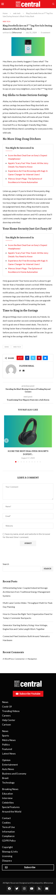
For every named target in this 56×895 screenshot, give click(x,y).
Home (5, 13)
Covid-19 (7, 706)
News (6, 347)
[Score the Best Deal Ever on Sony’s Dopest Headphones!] (28, 431)
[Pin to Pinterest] (39, 358)
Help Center (8, 720)
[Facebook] (9, 888)
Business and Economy (14, 773)
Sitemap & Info (10, 851)
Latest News (9, 753)
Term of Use (8, 827)
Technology (8, 782)
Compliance (8, 836)
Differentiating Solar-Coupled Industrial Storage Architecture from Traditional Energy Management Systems (26, 592)
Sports (5, 735)
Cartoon (6, 724)
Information (8, 831)
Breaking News (10, 789)
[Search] (53, 4)
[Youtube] (32, 888)
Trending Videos (11, 711)
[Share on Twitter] (33, 358)
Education (7, 793)
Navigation (32, 659)
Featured (7, 749)
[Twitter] (17, 888)
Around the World (11, 811)
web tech (16, 13)
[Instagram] (24, 888)
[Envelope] (46, 888)
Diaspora (7, 860)
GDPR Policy (9, 840)
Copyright (7, 847)
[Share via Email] (45, 358)
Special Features (11, 807)
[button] (6, 440)
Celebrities (8, 802)
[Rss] (39, 888)
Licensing (7, 856)
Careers (6, 715)
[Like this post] (21, 358)
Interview (7, 798)
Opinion (6, 760)
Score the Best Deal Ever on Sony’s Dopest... (28, 453)
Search (6, 564)
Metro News (9, 740)
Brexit (5, 778)
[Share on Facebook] (27, 358)
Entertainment (10, 764)
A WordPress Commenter (14, 659)
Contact (6, 818)
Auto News (8, 769)
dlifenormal (17, 32)
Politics (6, 744)
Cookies (6, 822)
